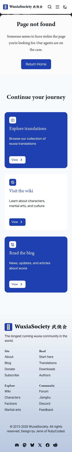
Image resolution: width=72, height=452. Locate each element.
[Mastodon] (24, 445)
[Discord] (17, 445)
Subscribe (12, 375)
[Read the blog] (36, 265)
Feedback (46, 410)
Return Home (36, 64)
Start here (46, 357)
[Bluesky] (32, 445)
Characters (12, 397)
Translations (48, 363)
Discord (44, 404)
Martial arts (13, 410)
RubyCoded (56, 431)
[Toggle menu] (57, 7)
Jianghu (45, 397)
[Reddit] (55, 445)
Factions (11, 404)
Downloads (47, 369)
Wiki (8, 391)
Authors (44, 375)
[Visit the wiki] (36, 202)
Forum (43, 391)
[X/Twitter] (40, 445)
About (9, 357)
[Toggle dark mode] (65, 7)
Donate (10, 369)
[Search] (50, 7)
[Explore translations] (36, 140)
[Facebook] (47, 445)
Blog (8, 363)
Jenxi (39, 431)
